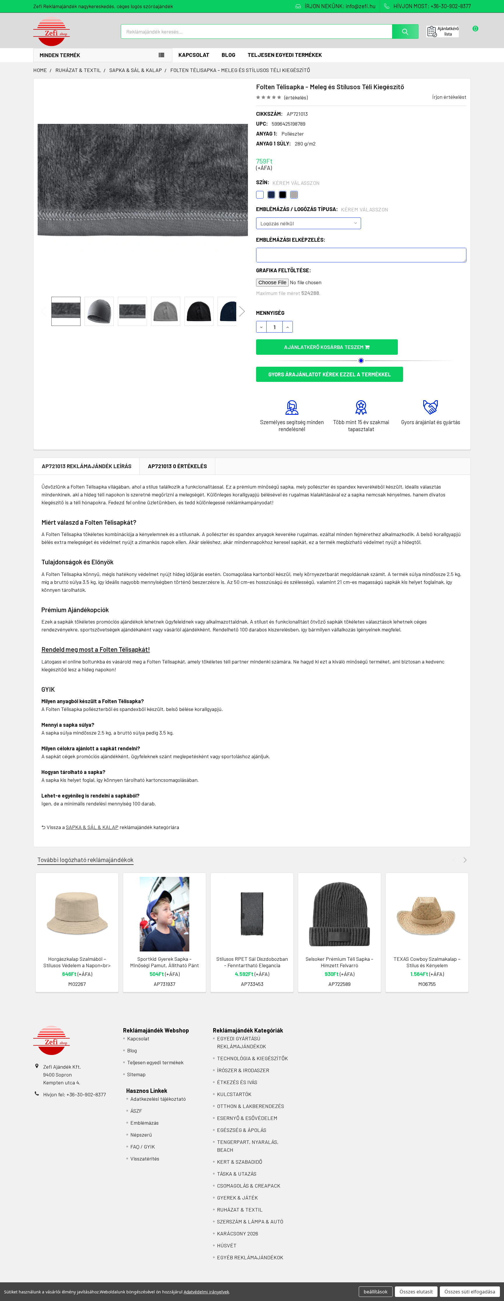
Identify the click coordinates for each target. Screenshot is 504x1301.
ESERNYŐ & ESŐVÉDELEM (247, 1118)
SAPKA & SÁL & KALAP (92, 827)
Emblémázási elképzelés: (290, 239)
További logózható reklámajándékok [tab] (85, 859)
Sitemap (136, 1074)
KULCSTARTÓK (234, 1094)
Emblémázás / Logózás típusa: (322, 209)
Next (242, 311)
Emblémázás (144, 1122)
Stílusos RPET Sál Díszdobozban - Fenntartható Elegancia (252, 962)
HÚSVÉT (227, 1245)
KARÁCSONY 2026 (237, 1233)
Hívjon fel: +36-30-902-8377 (74, 1094)
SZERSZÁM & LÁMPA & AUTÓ (250, 1221)
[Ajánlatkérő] (448, 31)
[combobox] (270, 31)
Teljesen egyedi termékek (285, 54)
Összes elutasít (416, 1291)
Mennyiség (270, 313)
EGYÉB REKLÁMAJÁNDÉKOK (250, 1257)
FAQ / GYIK (142, 1146)
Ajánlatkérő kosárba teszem (324, 347)
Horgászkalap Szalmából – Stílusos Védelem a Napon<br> (77, 962)
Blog (228, 54)
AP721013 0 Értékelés (177, 466)
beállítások (376, 1291)
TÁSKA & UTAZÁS (236, 1173)
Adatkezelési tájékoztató (158, 1098)
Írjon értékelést (449, 97)
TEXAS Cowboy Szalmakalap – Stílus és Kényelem (427, 962)
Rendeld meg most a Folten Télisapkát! (95, 649)
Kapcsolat (193, 54)
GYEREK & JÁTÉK (237, 1197)
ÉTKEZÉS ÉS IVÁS (237, 1082)
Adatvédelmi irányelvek (206, 1292)
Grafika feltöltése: (283, 270)
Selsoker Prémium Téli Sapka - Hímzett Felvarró (339, 962)
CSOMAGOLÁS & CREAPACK (248, 1185)
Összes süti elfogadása (469, 1291)
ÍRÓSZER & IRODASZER (243, 1070)
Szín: (288, 182)
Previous (43, 311)
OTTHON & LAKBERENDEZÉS (250, 1106)
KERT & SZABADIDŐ (239, 1161)
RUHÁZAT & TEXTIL (239, 1209)
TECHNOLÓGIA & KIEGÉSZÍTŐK (252, 1058)
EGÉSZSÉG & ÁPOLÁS (241, 1130)
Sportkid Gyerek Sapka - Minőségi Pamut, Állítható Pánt (164, 962)
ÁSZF (136, 1110)
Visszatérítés (144, 1158)
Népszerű (141, 1134)
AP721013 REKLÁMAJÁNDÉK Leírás (87, 466)
